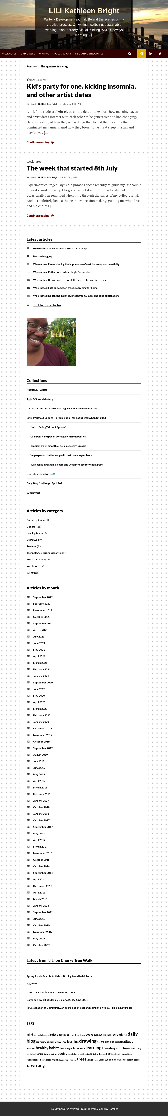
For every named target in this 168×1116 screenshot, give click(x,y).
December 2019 (42, 728)
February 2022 (41, 603)
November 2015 (42, 853)
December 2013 (42, 885)
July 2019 (38, 761)
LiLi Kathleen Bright (84, 11)
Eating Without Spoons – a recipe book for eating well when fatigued (66, 417)
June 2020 (39, 689)
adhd (30, 1034)
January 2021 (41, 675)
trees (81, 1058)
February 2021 (41, 669)
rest (109, 1053)
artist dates (56, 1034)
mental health (32, 1054)
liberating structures (116, 1048)
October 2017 (41, 820)
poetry (62, 1053)
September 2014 (43, 872)
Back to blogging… (43, 256)
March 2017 (40, 846)
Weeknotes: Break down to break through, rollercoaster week (69, 279)
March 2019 (40, 787)
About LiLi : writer (37, 389)
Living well (28, 53)
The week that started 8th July (72, 168)
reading (91, 1053)
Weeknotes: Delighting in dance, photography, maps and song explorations (76, 295)
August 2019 (40, 754)
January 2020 (41, 721)
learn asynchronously (72, 1048)
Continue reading (40, 142)
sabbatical (32, 1059)
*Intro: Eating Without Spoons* (48, 427)
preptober (72, 1054)
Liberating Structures (89, 53)
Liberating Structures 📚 (41, 473)
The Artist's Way (37, 80)
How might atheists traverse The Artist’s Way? (60, 248)
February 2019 (41, 794)
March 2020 (40, 708)
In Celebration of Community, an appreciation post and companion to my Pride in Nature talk (80, 1007)
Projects (31, 546)
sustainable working (68, 1060)
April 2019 (39, 780)
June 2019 (39, 767)
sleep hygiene (53, 1059)
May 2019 (39, 774)
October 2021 (41, 616)
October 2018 (41, 807)
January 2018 (41, 813)
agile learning (43, 1035)
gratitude (126, 1041)
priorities (82, 1054)
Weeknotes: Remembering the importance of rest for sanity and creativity (76, 264)
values (90, 1060)
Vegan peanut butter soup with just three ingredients (61, 455)
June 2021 (39, 643)
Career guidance (36, 519)
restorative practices (122, 1054)
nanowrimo (51, 1053)
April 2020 (39, 702)
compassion (108, 1035)
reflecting (101, 1054)
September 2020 (43, 682)
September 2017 (43, 826)
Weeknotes (9, 53)
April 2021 (39, 656)
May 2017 (39, 833)
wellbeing (110, 1059)
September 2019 (43, 748)
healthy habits (47, 1047)
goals (117, 1042)
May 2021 (39, 649)
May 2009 (39, 938)
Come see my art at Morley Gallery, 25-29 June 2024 (57, 999)
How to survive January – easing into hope (51, 991)
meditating (136, 1048)
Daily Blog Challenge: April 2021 (45, 483)
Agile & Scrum (62, 53)
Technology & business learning (45, 552)
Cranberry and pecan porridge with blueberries (58, 436)
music (41, 1053)
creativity (120, 1034)
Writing (44, 53)
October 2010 (41, 925)
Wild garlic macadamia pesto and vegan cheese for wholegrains (67, 464)
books (89, 1034)
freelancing (107, 1041)
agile (35, 1035)
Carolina (113, 1108)
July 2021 (38, 636)
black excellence (78, 1035)
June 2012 (39, 918)
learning (93, 1047)
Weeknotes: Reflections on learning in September (62, 272)
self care (41, 1060)
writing (38, 1065)
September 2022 (43, 597)
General (31, 526)
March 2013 (40, 899)
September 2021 (43, 623)
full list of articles (47, 305)
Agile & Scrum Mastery (40, 399)
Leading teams (35, 533)
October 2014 (41, 866)
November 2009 (42, 931)
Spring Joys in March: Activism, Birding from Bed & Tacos (59, 976)
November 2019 (42, 734)
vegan (96, 1060)
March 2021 (40, 662)
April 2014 (39, 879)
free (98, 1042)
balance (68, 1035)
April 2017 (39, 839)
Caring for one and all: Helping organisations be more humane (62, 408)
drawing (87, 1041)
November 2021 (42, 610)
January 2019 (41, 800)
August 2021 (40, 629)
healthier (31, 1048)
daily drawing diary (45, 1042)
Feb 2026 (32, 984)
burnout (98, 1034)
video (102, 1059)
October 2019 (41, 741)
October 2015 (41, 859)
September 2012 (43, 912)
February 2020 (41, 715)
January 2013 (41, 905)
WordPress (79, 1108)
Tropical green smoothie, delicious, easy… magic (58, 445)
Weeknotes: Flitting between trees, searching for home (65, 287)
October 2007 (41, 944)
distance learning (67, 1041)
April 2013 (39, 892)
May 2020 (39, 695)
